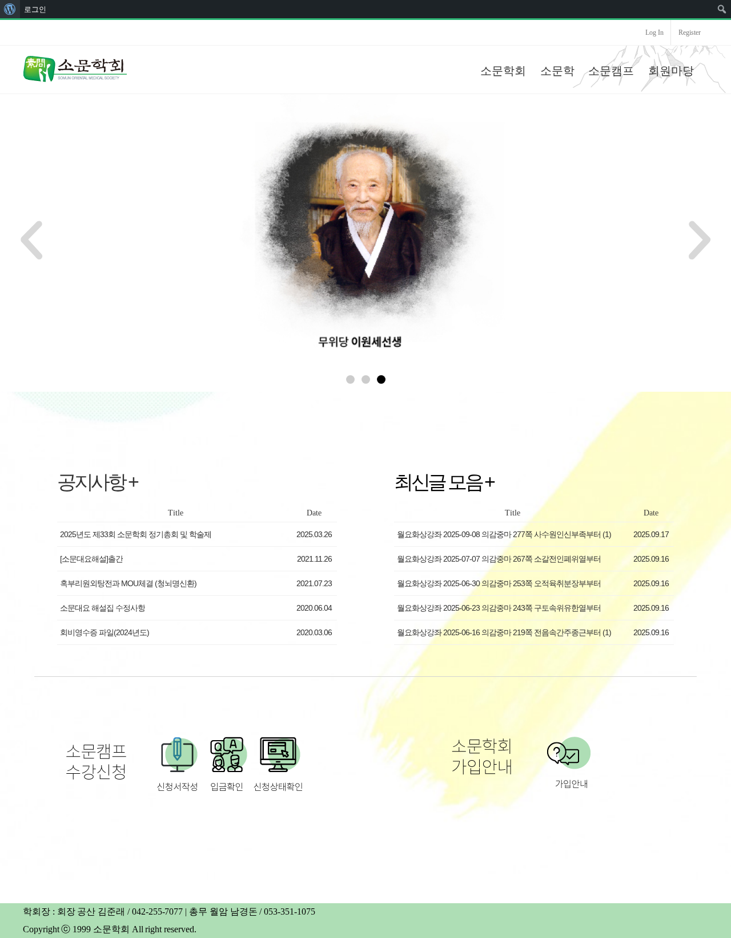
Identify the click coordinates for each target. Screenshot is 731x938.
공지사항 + (96, 482)
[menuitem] (10, 9)
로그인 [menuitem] (35, 9)
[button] (350, 379)
